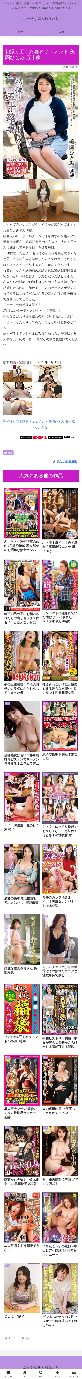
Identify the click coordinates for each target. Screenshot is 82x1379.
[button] (73, 828)
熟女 (10, 452)
